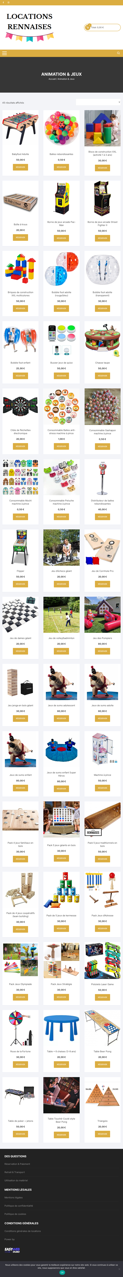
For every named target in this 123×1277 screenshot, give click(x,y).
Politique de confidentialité (18, 1205)
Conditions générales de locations (22, 1231)
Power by (9, 1239)
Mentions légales (13, 1197)
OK (62, 1272)
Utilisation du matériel (16, 1180)
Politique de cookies (15, 1214)
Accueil (52, 79)
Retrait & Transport (14, 1172)
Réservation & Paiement (17, 1164)
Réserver (20, 167)
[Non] (119, 1269)
